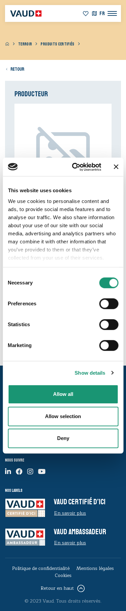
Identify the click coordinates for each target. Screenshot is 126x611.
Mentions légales (95, 568)
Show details (90, 373)
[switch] (101, 303)
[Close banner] (116, 167)
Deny (63, 438)
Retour (17, 69)
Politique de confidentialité (41, 568)
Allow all (63, 394)
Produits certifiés (57, 44)
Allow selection (63, 416)
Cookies (63, 575)
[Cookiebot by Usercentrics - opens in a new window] (75, 167)
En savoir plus (70, 513)
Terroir (25, 44)
